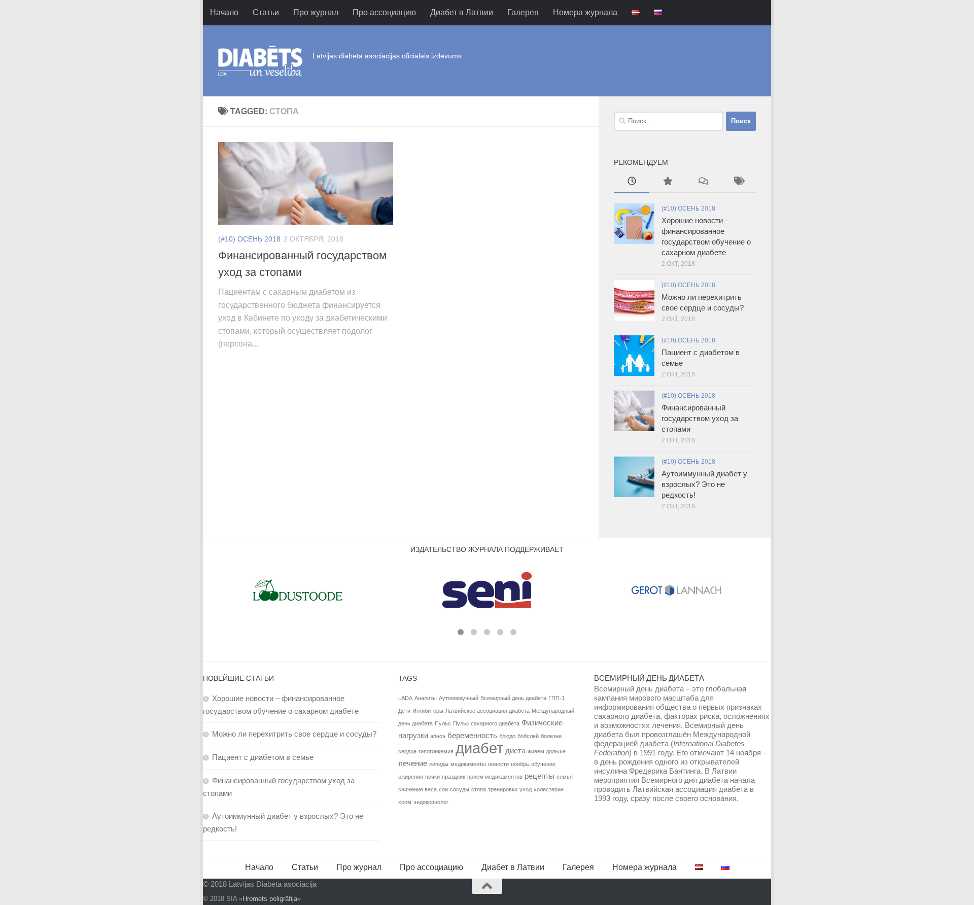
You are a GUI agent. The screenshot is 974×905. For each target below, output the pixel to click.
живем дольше (547, 751)
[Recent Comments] (702, 182)
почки (432, 777)
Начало (224, 12)
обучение (543, 764)
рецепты (539, 776)
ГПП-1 (556, 698)
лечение (412, 763)
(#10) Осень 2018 (249, 239)
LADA (405, 698)
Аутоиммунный (458, 698)
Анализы (425, 698)
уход (525, 789)
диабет (479, 748)
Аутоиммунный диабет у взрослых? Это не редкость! (704, 484)
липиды (438, 764)
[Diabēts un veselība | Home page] (260, 61)
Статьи (266, 12)
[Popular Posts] (667, 182)
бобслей (528, 736)
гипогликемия (436, 751)
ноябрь (520, 764)
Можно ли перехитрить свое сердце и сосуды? (294, 733)
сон (443, 789)
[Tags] (738, 182)
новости (498, 764)
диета (515, 750)
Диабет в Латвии (461, 12)
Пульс (443, 723)
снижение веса (417, 789)
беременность (472, 735)
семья (564, 777)
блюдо (507, 736)
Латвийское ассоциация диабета (487, 711)
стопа (478, 789)
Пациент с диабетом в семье (263, 757)
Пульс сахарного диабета (486, 723)
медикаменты (468, 764)
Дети (404, 711)
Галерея (523, 12)
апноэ (437, 736)
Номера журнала (585, 12)
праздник (453, 777)
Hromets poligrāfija (269, 898)
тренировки (502, 789)
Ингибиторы (427, 711)
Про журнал (315, 12)
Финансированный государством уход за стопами (700, 418)
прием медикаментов (495, 777)
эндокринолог (430, 802)
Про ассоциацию (384, 12)
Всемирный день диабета (513, 698)
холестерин (549, 789)
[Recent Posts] (631, 182)
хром (404, 802)
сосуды (459, 789)
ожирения (410, 777)
